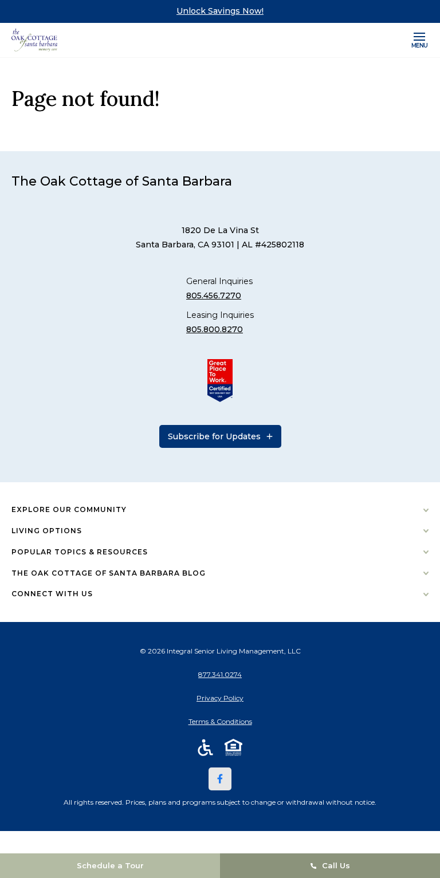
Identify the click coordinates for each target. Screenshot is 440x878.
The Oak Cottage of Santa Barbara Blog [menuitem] (108, 573)
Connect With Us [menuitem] (52, 593)
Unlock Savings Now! (220, 11)
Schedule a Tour (110, 865)
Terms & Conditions (220, 721)
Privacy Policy (220, 698)
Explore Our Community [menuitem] (69, 509)
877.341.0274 (220, 674)
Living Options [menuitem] (46, 530)
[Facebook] (220, 778)
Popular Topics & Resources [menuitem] (79, 552)
